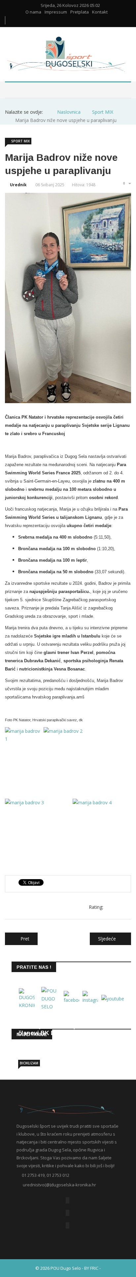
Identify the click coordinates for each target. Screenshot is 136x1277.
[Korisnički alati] (126, 183)
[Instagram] (67, 1225)
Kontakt (100, 12)
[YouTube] (67, 1213)
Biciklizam (29, 1063)
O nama (33, 12)
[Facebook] (67, 1200)
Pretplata (79, 12)
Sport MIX (20, 141)
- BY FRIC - (91, 1268)
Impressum (56, 12)
